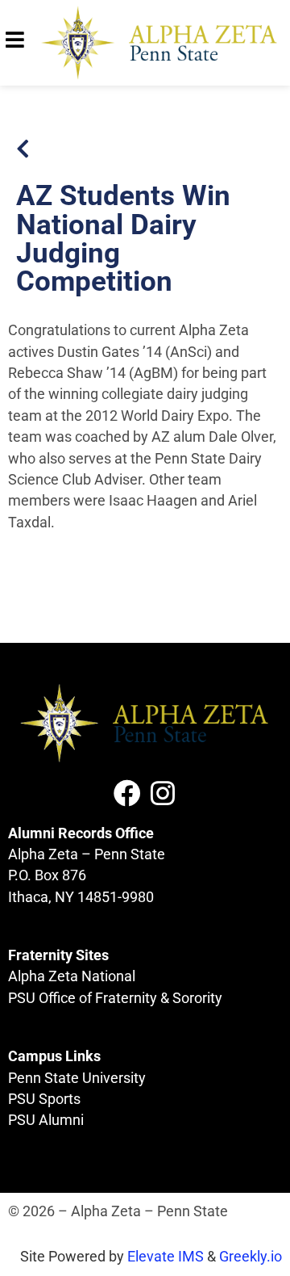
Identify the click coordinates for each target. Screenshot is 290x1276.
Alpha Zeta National (71, 976)
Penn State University (77, 1078)
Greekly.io (250, 1257)
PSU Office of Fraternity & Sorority (115, 998)
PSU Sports (44, 1099)
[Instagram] (162, 793)
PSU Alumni (46, 1120)
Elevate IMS (165, 1257)
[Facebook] (127, 793)
